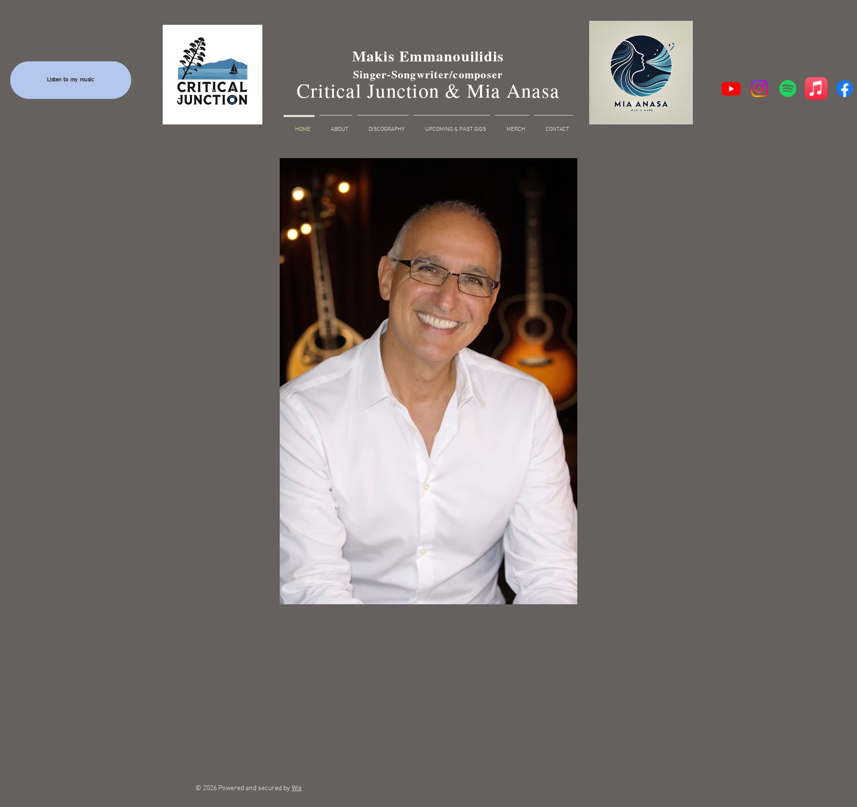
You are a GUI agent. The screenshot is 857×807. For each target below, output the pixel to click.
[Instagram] (759, 88)
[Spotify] (788, 88)
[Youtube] (732, 88)
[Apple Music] (816, 88)
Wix (297, 788)
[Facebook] (844, 88)
